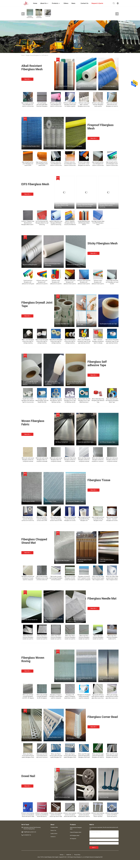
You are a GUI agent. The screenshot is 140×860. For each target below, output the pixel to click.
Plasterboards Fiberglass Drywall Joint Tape (85, 323)
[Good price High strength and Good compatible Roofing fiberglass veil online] (84, 511)
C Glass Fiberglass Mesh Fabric (85, 442)
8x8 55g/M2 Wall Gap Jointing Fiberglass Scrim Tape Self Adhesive (30, 383)
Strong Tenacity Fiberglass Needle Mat (54, 619)
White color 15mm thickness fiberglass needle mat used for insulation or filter (75, 619)
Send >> (94, 847)
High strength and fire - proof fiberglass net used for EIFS (28, 163)
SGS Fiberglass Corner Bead (74, 738)
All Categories (73, 838)
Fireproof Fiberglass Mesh (75, 832)
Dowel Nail (28, 776)
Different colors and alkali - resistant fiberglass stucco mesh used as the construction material (84, 106)
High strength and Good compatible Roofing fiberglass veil (84, 519)
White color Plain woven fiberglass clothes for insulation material (70, 459)
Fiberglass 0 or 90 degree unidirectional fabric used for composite (83, 696)
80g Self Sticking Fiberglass (30, 264)
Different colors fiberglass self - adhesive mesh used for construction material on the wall (97, 284)
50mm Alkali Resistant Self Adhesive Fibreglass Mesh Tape (112, 400)
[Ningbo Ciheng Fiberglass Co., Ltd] (26, 3)
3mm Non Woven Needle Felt (30, 619)
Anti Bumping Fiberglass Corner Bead (53, 738)
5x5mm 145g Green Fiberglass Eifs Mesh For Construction (85, 205)
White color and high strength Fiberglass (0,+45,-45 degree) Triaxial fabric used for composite (42, 698)
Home (22, 55)
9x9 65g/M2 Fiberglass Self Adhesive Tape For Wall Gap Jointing (56, 400)
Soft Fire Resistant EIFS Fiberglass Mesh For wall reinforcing (42, 223)
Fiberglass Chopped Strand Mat (34, 541)
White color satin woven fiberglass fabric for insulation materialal (42, 459)
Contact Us (53, 836)
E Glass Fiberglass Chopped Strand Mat (106, 560)
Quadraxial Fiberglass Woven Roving (84, 678)
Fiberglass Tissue (99, 480)
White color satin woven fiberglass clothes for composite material (28, 459)
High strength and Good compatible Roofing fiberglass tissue (98, 519)
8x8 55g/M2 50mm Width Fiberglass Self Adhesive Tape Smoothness (52, 383)
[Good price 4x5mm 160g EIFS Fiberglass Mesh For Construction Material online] (70, 215)
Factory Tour (53, 830)
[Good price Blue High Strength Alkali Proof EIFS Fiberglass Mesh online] (98, 215)
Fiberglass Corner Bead (103, 717)
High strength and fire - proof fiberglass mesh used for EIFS (42, 163)
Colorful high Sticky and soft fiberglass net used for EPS (112, 282)
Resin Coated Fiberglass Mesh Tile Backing (52, 264)
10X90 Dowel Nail (81, 797)
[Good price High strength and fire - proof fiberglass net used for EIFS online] (28, 156)
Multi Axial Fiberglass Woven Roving (106, 678)
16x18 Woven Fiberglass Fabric (107, 442)
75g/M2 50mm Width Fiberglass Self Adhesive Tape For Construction (28, 400)
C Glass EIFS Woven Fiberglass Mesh (85, 87)
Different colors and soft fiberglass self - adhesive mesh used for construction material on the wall (83, 284)
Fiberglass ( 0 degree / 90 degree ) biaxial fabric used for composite (56, 696)
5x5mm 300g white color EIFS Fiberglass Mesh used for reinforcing (107, 205)
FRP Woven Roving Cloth (61, 442)
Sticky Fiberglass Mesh (103, 243)
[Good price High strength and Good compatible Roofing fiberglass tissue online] (98, 511)
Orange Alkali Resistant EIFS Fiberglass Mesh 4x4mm (84, 223)
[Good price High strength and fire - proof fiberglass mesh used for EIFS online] (42, 156)
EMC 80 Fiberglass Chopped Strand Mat (84, 560)
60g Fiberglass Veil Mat (29, 501)
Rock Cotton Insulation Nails (62, 797)
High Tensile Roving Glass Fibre (63, 679)
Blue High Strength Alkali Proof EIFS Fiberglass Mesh (98, 223)
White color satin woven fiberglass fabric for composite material (56, 459)
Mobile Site (68, 854)
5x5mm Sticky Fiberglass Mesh (75, 264)
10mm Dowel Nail (103, 797)
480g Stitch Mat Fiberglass (62, 560)
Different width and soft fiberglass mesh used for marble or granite (70, 104)
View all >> (27, 79)
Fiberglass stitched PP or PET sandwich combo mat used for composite (84, 578)
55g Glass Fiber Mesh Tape (62, 323)
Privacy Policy (77, 854)
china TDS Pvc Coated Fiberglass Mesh (46, 857)
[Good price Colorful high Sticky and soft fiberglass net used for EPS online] (112, 274)
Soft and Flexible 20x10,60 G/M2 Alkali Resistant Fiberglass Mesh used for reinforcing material (42, 106)
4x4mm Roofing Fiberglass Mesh (31, 146)
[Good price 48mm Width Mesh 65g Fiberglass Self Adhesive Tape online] (98, 392)
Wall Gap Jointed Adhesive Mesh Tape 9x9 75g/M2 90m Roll (41, 400)
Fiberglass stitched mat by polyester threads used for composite (28, 578)
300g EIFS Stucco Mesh (51, 146)
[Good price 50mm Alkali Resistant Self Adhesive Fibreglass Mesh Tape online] (112, 392)
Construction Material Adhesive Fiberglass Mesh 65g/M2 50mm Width (75, 383)
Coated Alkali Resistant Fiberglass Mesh (64, 87)
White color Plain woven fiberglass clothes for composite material (84, 459)
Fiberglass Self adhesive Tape (97, 363)
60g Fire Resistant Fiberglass (74, 146)
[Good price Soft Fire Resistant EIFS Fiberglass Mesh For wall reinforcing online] (42, 215)
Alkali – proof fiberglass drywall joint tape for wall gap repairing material (84, 341)
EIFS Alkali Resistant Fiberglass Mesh (107, 87)
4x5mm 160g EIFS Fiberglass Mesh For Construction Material (70, 223)
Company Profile (54, 827)
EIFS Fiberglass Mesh (35, 184)
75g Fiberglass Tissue (50, 501)
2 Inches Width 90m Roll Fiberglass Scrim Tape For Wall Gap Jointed (70, 400)
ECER (101, 857)
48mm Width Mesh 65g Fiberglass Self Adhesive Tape (98, 400)
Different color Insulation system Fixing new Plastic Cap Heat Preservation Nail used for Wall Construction (97, 816)
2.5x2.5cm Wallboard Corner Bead (31, 738)
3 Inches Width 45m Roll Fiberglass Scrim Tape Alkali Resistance (84, 400)
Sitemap (61, 854)
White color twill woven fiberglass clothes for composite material (112, 459)
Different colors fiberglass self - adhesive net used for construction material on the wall (55, 284)
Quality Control (54, 833)
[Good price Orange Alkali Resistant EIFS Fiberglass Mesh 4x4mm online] (84, 215)
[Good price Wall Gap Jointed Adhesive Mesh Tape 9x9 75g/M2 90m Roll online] (42, 392)
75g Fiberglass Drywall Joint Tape (108, 323)
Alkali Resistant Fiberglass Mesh (32, 67)
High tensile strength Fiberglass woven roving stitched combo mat (42, 578)
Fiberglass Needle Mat (102, 598)
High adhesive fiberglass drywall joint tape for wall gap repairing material (112, 341)
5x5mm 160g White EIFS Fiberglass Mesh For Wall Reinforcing (61, 205)
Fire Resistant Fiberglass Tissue (75, 501)
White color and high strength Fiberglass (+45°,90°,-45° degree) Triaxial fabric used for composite (28, 698)
